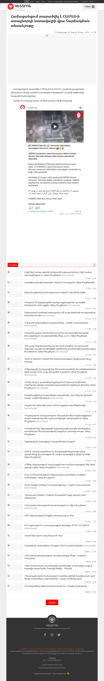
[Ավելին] (94, 265)
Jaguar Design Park (59, 674)
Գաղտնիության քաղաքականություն (52, 668)
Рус (32, 1)
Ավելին (52, 602)
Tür (43, 1)
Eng (37, 1)
